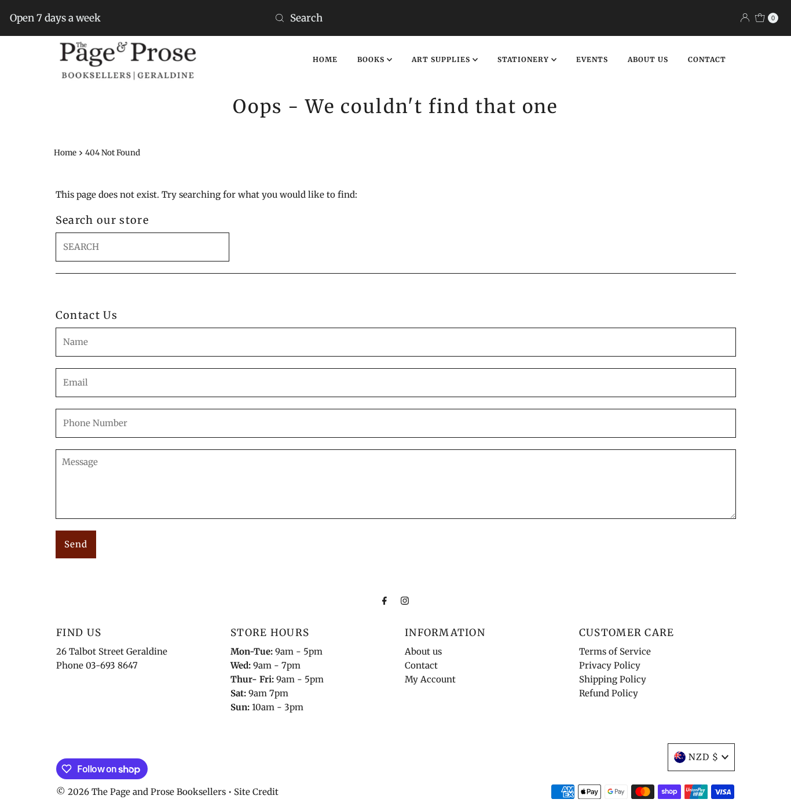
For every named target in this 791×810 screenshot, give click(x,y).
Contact (421, 665)
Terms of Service (615, 651)
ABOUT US (648, 59)
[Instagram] (405, 600)
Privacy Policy (609, 665)
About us (423, 651)
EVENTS (592, 59)
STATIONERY (524, 59)
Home (65, 153)
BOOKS (372, 59)
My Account (430, 679)
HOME (325, 59)
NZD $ (704, 756)
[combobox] (395, 18)
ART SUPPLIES (442, 59)
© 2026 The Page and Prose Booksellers (141, 791)
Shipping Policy (612, 679)
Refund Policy (608, 693)
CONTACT (707, 59)
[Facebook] (384, 600)
